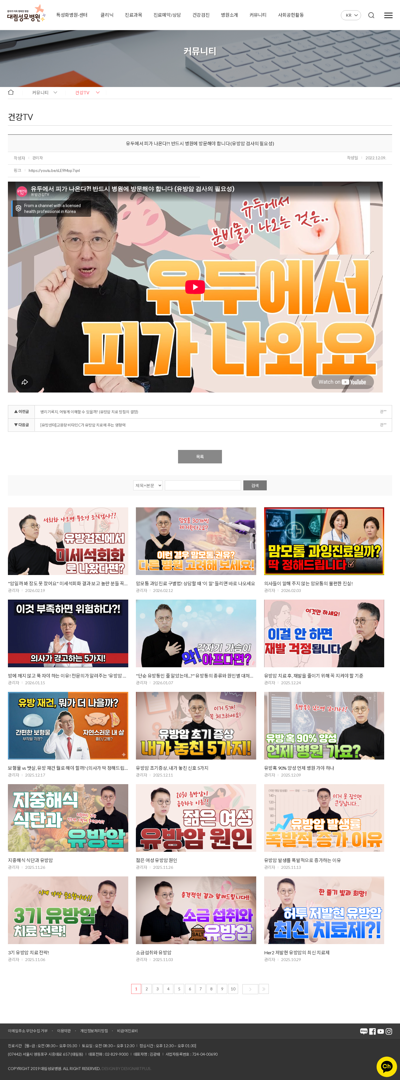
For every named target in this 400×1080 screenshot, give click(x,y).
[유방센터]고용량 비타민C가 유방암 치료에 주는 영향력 (82, 425)
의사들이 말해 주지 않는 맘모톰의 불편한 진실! (308, 583)
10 (233, 989)
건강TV (82, 92)
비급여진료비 (127, 1030)
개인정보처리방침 (94, 1030)
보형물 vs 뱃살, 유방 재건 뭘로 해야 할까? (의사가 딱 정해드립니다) (68, 768)
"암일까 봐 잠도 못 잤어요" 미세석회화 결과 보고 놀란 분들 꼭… (68, 583)
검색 (255, 485)
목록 (200, 456)
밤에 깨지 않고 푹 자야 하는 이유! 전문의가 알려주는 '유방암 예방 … (68, 675)
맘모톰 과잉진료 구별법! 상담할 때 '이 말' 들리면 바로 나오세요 (195, 583)
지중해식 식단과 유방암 (30, 860)
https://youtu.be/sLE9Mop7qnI (54, 170)
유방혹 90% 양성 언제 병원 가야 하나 (299, 768)
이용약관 (64, 1030)
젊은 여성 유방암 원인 (156, 860)
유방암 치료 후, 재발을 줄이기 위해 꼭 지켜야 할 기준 (313, 675)
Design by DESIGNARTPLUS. (126, 1068)
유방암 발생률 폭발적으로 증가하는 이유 (302, 860)
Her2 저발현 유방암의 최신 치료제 (297, 952)
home (13, 92)
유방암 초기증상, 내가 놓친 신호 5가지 (172, 768)
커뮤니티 (40, 92)
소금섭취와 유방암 (153, 952)
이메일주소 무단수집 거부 (27, 1030)
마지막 (264, 989)
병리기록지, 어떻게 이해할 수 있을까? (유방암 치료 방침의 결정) (89, 412)
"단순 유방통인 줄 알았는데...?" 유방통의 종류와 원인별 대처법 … (196, 675)
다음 (250, 989)
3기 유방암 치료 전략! (28, 952)
